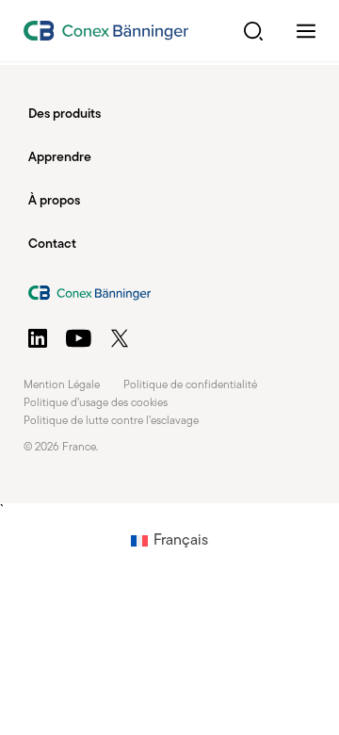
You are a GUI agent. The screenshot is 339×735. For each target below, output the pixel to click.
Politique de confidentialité (190, 385)
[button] (253, 31)
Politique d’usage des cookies (96, 403)
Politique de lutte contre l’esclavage (111, 421)
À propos (54, 201)
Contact (52, 244)
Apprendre (59, 158)
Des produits (64, 114)
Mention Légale (62, 385)
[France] (106, 31)
